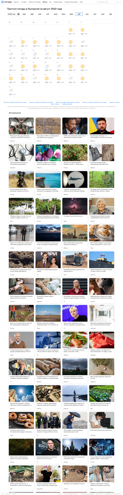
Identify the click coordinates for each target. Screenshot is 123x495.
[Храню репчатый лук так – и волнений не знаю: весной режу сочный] (21, 478)
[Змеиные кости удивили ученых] (74, 478)
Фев (32, 14)
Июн (63, 14)
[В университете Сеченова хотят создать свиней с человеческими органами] (48, 371)
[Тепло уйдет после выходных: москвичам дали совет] (74, 424)
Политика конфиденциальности (71, 493)
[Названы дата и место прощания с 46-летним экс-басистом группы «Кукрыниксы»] (48, 344)
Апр (47, 14)
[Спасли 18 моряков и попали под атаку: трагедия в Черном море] (48, 237)
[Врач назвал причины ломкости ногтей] (101, 371)
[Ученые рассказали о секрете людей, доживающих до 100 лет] (21, 344)
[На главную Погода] (8, 2)
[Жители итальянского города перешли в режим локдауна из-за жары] (21, 397)
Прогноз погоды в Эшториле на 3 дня (15, 102)
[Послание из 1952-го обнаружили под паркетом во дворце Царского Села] (48, 130)
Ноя (102, 14)
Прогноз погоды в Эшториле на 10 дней (94, 102)
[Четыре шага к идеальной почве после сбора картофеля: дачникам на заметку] (21, 263)
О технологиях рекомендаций (87, 493)
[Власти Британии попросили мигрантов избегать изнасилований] (74, 237)
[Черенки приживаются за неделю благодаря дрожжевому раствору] (48, 210)
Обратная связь (99, 493)
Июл (71, 14)
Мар (39, 14)
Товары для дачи (67, 104)
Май (55, 14)
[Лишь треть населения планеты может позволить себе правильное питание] (74, 344)
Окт (94, 14)
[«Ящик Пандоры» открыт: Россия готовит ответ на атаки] (101, 263)
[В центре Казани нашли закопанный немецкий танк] (101, 156)
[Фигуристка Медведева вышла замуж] (48, 263)
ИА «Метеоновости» (116, 493)
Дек (110, 14)
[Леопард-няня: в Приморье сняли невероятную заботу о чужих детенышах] (101, 183)
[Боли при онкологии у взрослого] (101, 424)
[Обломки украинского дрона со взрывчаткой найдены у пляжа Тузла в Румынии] (74, 397)
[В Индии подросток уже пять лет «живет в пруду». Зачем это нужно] (21, 210)
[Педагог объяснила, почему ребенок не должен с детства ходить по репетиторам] (101, 478)
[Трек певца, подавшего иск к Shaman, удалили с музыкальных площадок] (74, 317)
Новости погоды (114, 102)
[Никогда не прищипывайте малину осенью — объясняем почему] (74, 156)
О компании (8, 493)
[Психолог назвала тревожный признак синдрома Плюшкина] (48, 397)
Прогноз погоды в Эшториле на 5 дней (41, 102)
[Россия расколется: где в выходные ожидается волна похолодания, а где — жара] (21, 183)
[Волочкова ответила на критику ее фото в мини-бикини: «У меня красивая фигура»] (74, 290)
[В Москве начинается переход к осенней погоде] (74, 451)
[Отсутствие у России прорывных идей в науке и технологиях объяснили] (101, 451)
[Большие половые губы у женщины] (48, 290)
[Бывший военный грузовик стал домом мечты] (74, 263)
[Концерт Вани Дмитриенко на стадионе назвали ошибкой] (21, 371)
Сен (87, 14)
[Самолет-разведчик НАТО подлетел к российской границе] (74, 183)
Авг (79, 14)
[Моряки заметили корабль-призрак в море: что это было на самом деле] (48, 317)
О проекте (59, 493)
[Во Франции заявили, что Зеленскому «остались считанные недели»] (101, 130)
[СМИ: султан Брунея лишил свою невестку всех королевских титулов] (74, 130)
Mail (3, 493)
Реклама (14, 493)
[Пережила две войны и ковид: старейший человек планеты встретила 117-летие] (101, 210)
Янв (24, 14)
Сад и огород (55, 104)
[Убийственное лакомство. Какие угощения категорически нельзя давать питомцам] (101, 290)
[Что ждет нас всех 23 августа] (74, 210)
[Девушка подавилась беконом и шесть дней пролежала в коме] (101, 317)
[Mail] (2, 2)
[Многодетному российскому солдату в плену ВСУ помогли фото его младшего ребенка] (21, 130)
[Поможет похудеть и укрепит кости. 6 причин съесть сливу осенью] (48, 156)
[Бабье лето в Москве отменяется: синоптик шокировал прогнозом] (21, 237)
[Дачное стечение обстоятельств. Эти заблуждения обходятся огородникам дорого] (21, 317)
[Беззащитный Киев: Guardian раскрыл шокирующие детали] (74, 371)
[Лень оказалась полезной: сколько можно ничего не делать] (21, 290)
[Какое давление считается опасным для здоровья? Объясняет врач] (21, 156)
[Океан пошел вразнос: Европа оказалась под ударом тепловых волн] (48, 183)
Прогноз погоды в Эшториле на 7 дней (67, 102)
